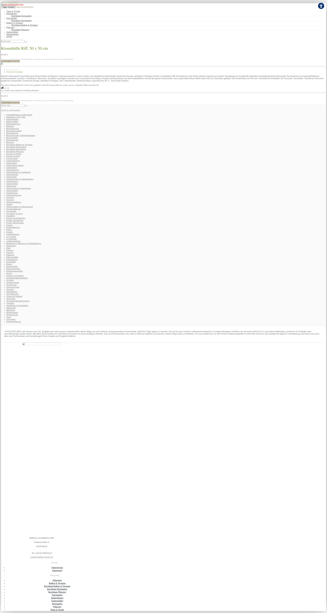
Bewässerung (12, 129)
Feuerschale (12, 158)
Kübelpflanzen (12, 234)
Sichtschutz (11, 285)
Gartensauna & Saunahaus (18, 188)
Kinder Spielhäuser (15, 223)
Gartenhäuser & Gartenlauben (19, 179)
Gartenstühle (12, 191)
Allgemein (57, 580)
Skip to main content (9, 2)
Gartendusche (12, 170)
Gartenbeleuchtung (15, 165)
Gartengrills (11, 177)
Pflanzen (10, 27)
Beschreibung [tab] (12, 69)
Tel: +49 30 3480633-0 (42, 553)
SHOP (9, 37)
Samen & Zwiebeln (15, 276)
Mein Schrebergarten (24, 7)
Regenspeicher (13, 269)
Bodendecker (12, 140)
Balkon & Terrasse (14, 23)
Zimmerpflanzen (13, 322)
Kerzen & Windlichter (15, 218)
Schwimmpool (12, 283)
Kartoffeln (10, 216)
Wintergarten (12, 312)
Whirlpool (10, 310)
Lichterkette (11, 239)
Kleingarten (11, 14)
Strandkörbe (11, 292)
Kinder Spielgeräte (14, 220)
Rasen (9, 264)
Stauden (10, 289)
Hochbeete (11, 211)
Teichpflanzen (12, 294)
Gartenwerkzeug (13, 195)
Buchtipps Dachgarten (21, 21)
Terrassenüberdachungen (18, 301)
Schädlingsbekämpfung (17, 278)
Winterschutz (12, 315)
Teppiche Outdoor (14, 296)
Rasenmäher (12, 266)
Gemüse (10, 198)
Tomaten (10, 303)
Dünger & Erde (13, 156)
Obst (8, 248)
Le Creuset (11, 237)
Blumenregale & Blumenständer (20, 135)
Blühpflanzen (12, 133)
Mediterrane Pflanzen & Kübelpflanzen (23, 243)
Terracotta (10, 299)
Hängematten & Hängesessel (19, 207)
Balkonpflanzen (13, 124)
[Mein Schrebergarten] (12, 4)
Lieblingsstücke (13, 241)
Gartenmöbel (12, 32)
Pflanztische (11, 260)
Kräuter (9, 232)
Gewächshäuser (13, 202)
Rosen (9, 273)
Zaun (8, 317)
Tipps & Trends (13, 11)
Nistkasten (11, 246)
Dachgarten (11, 18)
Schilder (10, 280)
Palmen (9, 250)
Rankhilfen (11, 262)
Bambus (10, 126)
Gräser (9, 204)
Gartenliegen (12, 181)
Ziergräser (11, 319)
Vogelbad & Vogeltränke (17, 306)
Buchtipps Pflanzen (20, 30)
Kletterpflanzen (13, 227)
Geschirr (10, 200)
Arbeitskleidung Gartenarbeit (19, 115)
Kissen (9, 225)
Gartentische (12, 193)
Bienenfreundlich (14, 131)
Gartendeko (11, 168)
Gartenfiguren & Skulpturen (18, 172)
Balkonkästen (12, 119)
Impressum (57, 570)
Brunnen (10, 142)
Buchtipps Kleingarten (21, 16)
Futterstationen (13, 161)
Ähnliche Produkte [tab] (14, 72)
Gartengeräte (12, 175)
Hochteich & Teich (14, 214)
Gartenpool (11, 186)
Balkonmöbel (12, 122)
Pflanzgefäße (12, 257)
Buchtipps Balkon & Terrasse (24, 25)
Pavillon (10, 253)
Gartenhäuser (12, 34)
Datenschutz (57, 568)
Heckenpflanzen (13, 209)
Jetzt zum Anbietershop (10, 61)
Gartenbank (11, 163)
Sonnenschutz (12, 287)
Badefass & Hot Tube (16, 117)
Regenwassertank (14, 271)
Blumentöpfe (12, 138)
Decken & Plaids (13, 154)
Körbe (9, 230)
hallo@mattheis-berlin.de (41, 557)
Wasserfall (11, 308)
